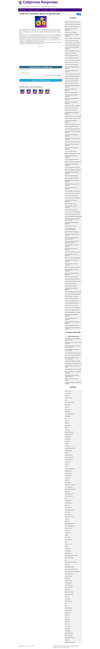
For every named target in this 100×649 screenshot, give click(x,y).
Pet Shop (67, 430)
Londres (67, 445)
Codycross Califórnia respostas (72, 178)
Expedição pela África (69, 567)
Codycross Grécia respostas (71, 110)
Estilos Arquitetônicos (70, 523)
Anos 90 (66, 519)
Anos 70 (66, 427)
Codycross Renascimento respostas (73, 212)
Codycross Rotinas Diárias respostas (73, 281)
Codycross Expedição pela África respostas (72, 234)
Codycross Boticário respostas (71, 296)
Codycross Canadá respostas (71, 195)
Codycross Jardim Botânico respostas (73, 216)
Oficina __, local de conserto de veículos (71, 379)
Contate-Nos (53, 10)
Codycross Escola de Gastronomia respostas (72, 328)
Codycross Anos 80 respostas (71, 126)
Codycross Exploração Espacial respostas (71, 144)
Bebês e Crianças (68, 580)
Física (66, 605)
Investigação (67, 628)
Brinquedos (67, 598)
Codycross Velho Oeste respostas (72, 76)
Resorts (66, 452)
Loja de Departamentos (70, 448)
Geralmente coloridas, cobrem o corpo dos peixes (72, 358)
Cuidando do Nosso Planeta (71, 569)
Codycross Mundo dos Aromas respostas (71, 223)
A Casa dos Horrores (69, 516)
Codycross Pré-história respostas (72, 193)
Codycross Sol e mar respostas (71, 305)
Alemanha (67, 640)
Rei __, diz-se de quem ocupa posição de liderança (73, 372)
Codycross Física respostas (71, 286)
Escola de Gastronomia (73, 336)
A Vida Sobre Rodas (69, 594)
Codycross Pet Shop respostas (71, 64)
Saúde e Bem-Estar (69, 633)
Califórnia (67, 521)
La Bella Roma (68, 436)
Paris (66, 418)
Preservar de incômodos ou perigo (72, 361)
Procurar (78, 14)
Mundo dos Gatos (69, 587)
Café (66, 541)
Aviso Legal (44, 10)
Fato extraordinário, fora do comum (73, 353)
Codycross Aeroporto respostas (72, 78)
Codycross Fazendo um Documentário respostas (70, 229)
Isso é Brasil (67, 477)
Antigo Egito (67, 411)
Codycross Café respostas (70, 203)
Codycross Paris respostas (71, 53)
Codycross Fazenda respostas (71, 81)
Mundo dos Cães (68, 576)
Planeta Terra (68, 391)
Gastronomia (68, 404)
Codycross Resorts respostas (71, 92)
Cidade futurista (68, 503)
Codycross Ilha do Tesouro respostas (73, 161)
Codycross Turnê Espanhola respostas (71, 135)
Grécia (66, 466)
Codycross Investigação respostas (72, 310)
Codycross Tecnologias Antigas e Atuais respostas (72, 219)
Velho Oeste (67, 439)
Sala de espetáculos (69, 457)
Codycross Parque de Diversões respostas (72, 48)
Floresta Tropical (68, 528)
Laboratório (67, 425)
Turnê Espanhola (68, 487)
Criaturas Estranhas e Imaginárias (72, 571)
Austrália (67, 505)
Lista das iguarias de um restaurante (73, 369)
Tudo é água (67, 537)
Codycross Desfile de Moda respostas (71, 89)
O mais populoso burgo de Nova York (73, 363)
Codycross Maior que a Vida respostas (71, 319)
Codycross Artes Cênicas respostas (72, 142)
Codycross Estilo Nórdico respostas (72, 294)
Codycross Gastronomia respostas (72, 38)
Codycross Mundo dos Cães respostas (71, 249)
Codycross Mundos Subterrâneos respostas (72, 322)
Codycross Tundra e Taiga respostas (73, 258)
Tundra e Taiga (68, 583)
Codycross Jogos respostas (71, 151)
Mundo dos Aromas (69, 557)
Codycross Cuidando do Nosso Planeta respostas (71, 238)
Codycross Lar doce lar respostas (72, 105)
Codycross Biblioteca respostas (72, 57)
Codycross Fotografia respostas (72, 301)
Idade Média (67, 416)
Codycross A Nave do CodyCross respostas (72, 184)
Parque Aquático (68, 475)
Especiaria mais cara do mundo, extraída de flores (72, 376)
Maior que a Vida (68, 635)
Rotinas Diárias (68, 601)
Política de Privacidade (33, 10)
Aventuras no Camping (70, 484)
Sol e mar (67, 624)
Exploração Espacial (69, 493)
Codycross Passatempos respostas (72, 214)
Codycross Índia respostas (71, 226)
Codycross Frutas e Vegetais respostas (71, 289)
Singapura (67, 621)
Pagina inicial (22, 10)
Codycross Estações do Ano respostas (71, 29)
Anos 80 (66, 480)
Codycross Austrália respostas (71, 159)
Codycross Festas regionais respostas (71, 201)
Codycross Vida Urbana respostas (72, 252)
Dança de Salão (68, 610)
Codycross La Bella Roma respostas (72, 74)
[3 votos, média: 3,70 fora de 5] (43, 75)
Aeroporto (67, 441)
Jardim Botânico (68, 553)
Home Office (67, 530)
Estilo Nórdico (68, 612)
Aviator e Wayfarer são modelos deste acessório (72, 350)
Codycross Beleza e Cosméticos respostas (72, 270)
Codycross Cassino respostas (71, 55)
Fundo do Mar (68, 393)
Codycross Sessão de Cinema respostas (71, 71)
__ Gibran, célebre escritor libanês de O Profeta (73, 383)
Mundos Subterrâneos (70, 637)
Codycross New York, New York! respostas (72, 67)
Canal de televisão (69, 459)
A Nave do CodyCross (69, 525)
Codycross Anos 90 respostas (71, 175)
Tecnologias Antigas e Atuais (71, 555)
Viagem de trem (68, 471)
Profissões (67, 564)
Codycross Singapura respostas (72, 303)
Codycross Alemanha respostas (72, 325)
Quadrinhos (67, 512)
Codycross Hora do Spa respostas (72, 128)
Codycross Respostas (40, 2)
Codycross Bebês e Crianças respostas (71, 255)
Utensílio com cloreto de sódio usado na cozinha (73, 343)
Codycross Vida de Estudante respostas (71, 148)
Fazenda (67, 443)
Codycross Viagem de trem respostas (73, 116)
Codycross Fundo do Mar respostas (72, 24)
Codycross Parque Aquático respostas (71, 121)
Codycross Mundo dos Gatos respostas (71, 264)
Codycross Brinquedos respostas (72, 279)
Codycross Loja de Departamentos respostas (72, 86)
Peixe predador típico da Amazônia (72, 355)
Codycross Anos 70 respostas (71, 62)
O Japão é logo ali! (69, 455)
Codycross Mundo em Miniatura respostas (72, 113)
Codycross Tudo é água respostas (72, 198)
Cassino (66, 420)
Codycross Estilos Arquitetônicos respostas (72, 181)
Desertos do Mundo (69, 573)
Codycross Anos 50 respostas (71, 276)
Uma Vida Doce (68, 514)
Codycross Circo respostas (71, 32)
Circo (66, 400)
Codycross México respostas (71, 209)
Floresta (67, 617)
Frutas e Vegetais (68, 608)
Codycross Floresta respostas (71, 298)
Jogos (66, 498)
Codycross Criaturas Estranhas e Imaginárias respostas (72, 242)
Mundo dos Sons (68, 544)
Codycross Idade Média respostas (72, 51)
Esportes (67, 407)
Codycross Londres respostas (71, 83)
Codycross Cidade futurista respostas (71, 156)
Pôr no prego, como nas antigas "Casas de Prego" (72, 339)
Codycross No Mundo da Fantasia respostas (72, 139)
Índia (66, 560)
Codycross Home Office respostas (72, 191)
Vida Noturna (68, 589)
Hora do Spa (67, 482)
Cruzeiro (67, 464)
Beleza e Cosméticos (69, 592)
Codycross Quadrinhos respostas (72, 167)
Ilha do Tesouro (68, 507)
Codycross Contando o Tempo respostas (71, 164)
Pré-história (67, 532)
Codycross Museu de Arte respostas (73, 118)
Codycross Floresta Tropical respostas (71, 188)
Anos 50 (66, 596)
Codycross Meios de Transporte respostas (72, 35)
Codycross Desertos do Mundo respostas (72, 245)
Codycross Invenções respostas (72, 26)
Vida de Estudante (69, 496)
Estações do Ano (68, 398)
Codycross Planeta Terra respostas (72, 22)
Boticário (67, 614)
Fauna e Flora (68, 409)
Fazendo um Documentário (71, 562)
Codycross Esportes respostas (71, 40)
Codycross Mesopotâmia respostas (72, 153)
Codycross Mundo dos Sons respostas (71, 206)
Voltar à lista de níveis (41, 80)
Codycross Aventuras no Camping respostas (72, 131)
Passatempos (68, 551)
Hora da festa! (68, 626)
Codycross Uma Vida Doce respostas (73, 170)
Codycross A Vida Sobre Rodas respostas (71, 274)
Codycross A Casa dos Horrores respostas (72, 172)
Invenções (67, 395)
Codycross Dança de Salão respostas (73, 291)
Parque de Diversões (69, 414)
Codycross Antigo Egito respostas (72, 45)
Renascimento (68, 548)
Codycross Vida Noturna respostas (72, 267)
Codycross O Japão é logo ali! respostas (71, 95)
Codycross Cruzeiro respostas (71, 108)
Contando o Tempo (69, 509)
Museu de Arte (68, 473)
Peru (66, 603)
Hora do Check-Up (69, 585)
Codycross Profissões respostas (72, 231)
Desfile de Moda (68, 450)
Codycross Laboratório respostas (72, 60)
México (66, 546)
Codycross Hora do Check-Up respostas (71, 261)
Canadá (66, 535)
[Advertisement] (41, 56)
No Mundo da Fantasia (70, 489)
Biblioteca (67, 423)
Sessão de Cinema (69, 434)
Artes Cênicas (68, 491)
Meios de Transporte (69, 402)
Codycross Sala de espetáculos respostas (71, 99)
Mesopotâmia (68, 500)
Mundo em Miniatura (69, 468)
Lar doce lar (67, 461)
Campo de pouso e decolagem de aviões (72, 366)
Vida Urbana (67, 578)
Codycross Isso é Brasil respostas (72, 124)
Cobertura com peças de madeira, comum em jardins (72, 346)
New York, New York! (69, 432)
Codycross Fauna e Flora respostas (72, 42)
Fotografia (67, 619)
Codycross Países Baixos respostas (72, 312)
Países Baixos (68, 630)
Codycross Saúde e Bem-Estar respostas (71, 315)
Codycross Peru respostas (70, 283)
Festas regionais (68, 539)
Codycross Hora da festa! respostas (72, 307)
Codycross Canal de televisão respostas (71, 102)
